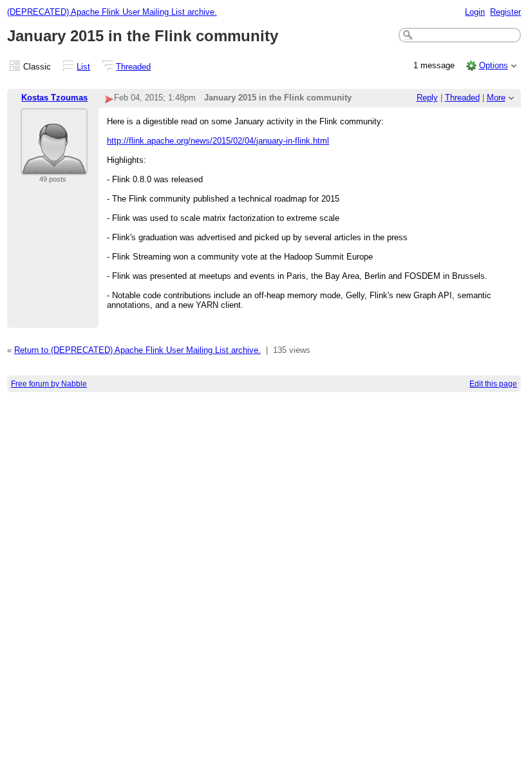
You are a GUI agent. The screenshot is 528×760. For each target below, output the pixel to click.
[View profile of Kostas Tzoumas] (54, 167)
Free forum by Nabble (49, 383)
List (83, 66)
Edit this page (493, 383)
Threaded (133, 66)
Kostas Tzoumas (54, 97)
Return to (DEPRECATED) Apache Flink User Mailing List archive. (137, 350)
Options (493, 65)
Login (475, 12)
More (496, 97)
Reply (427, 97)
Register (505, 12)
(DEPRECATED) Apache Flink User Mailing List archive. (112, 12)
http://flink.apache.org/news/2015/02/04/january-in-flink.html (218, 141)
